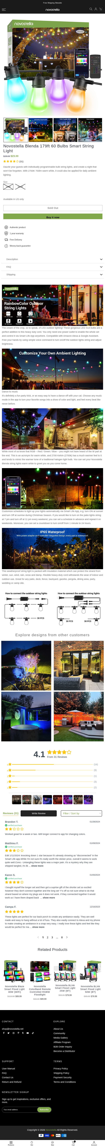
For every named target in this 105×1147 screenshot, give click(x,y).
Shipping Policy (61, 1073)
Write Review (38, 813)
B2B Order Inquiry (63, 1046)
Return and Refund (11, 1082)
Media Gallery (61, 1038)
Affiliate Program (62, 1042)
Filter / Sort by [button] (71, 813)
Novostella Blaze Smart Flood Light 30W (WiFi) (14, 989)
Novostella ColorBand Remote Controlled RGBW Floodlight (40, 990)
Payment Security (63, 1077)
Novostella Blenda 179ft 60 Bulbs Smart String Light (48, 148)
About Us (58, 1029)
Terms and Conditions (65, 1082)
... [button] (35, 866)
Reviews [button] (11, 813)
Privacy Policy (61, 1068)
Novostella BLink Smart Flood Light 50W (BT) (90, 989)
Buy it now (52, 217)
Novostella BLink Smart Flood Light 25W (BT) (65, 988)
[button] (13, 161)
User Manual (8, 1068)
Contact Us (7, 1077)
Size (5, 182)
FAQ (4, 1073)
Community (59, 1033)
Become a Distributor (64, 1051)
